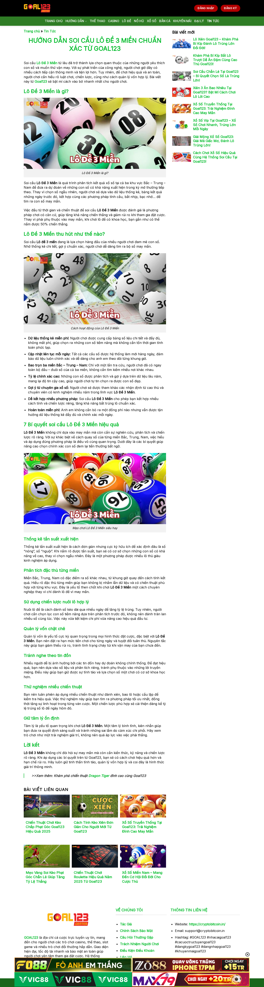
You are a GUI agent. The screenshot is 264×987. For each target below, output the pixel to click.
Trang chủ (54, 21)
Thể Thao (97, 21)
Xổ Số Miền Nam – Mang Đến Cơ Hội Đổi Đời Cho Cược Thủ (142, 877)
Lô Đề (126, 21)
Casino (113, 21)
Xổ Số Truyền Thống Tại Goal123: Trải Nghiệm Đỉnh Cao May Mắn (142, 826)
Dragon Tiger (98, 776)
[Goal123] (37, 8)
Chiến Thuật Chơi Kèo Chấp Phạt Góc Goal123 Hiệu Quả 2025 (45, 826)
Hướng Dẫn (75, 21)
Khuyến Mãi (182, 21)
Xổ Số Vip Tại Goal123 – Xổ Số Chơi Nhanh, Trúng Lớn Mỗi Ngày (214, 124)
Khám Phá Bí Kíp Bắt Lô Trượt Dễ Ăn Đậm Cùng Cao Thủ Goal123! (215, 59)
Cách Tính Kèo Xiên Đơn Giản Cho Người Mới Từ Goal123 (93, 826)
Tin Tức (213, 21)
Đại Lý (199, 21)
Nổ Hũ (139, 21)
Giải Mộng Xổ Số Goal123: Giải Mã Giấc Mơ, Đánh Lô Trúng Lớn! (213, 141)
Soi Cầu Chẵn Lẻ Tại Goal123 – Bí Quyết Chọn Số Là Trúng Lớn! (216, 76)
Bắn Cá (164, 21)
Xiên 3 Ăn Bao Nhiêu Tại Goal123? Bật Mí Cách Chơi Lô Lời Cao (214, 92)
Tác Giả (126, 924)
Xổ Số (151, 21)
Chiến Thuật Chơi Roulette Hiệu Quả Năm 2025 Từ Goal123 (93, 877)
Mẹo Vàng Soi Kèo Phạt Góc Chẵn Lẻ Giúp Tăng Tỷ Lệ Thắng (45, 877)
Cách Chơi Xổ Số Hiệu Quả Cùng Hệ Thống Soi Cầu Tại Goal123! (215, 157)
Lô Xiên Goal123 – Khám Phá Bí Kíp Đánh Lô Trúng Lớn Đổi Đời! (215, 43)
